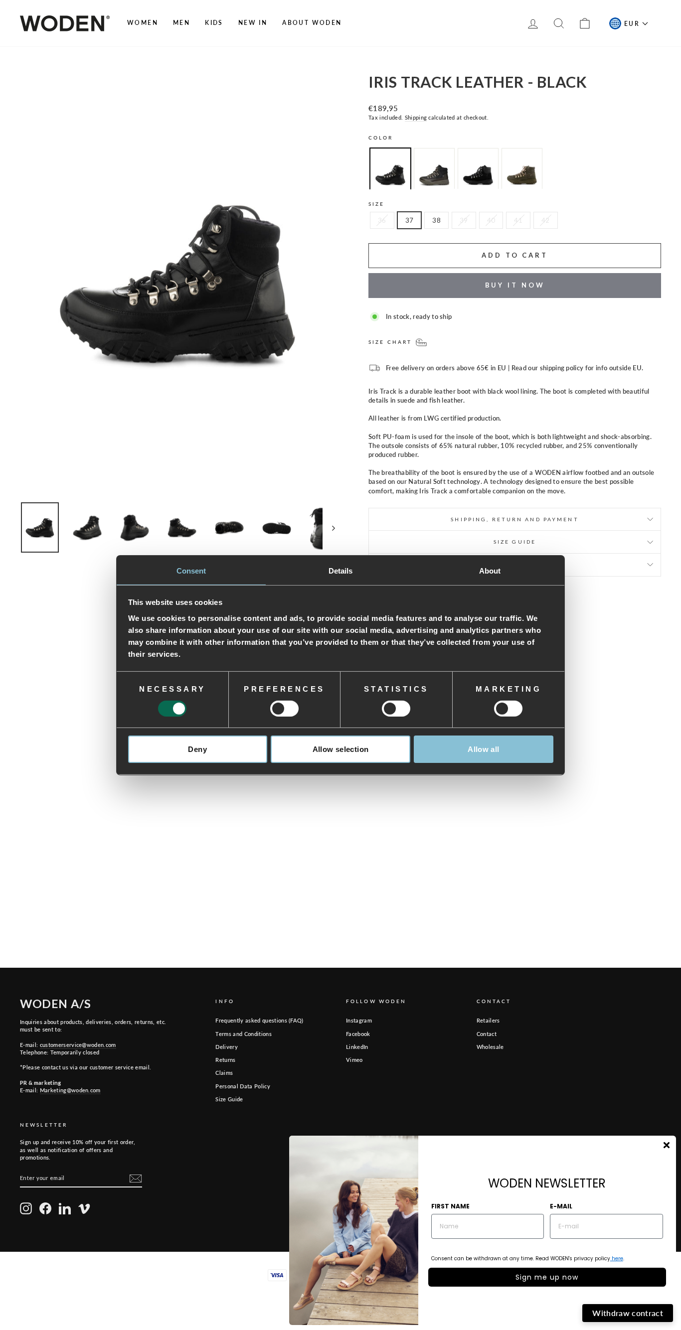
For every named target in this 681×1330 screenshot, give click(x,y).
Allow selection (341, 749)
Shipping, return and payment (514, 519)
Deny (197, 749)
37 (409, 220)
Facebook (358, 1034)
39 (464, 220)
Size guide (515, 542)
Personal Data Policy (242, 1086)
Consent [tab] (191, 570)
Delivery (226, 1046)
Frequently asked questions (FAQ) (259, 1020)
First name (450, 1206)
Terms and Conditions (243, 1034)
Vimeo (354, 1059)
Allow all (483, 749)
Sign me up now (546, 1277)
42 (545, 220)
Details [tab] (341, 570)
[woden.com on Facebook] (45, 1208)
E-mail (561, 1206)
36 (382, 220)
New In (252, 22)
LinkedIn (357, 1046)
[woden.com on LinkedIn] (65, 1208)
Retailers (488, 1020)
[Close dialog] (666, 1145)
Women (142, 22)
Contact (487, 1034)
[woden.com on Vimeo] (84, 1208)
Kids (214, 22)
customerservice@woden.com (78, 1044)
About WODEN (311, 22)
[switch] (284, 709)
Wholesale (490, 1046)
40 (491, 220)
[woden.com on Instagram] (26, 1208)
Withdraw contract (627, 1313)
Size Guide (229, 1099)
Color (380, 138)
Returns (225, 1059)
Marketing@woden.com (70, 1090)
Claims (224, 1072)
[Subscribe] (135, 1178)
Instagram (359, 1020)
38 (436, 220)
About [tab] (490, 570)
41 (518, 220)
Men (181, 22)
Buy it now (515, 285)
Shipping (416, 117)
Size (376, 204)
